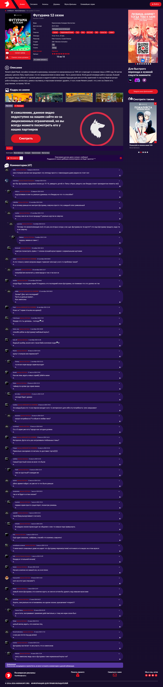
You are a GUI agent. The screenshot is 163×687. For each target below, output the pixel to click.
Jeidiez (14, 259)
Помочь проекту (77, 672)
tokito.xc (17, 191)
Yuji (77, 32)
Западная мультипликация (61, 29)
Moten (14, 588)
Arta (14, 534)
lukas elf (15, 340)
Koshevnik (17, 248)
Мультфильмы (18, 153)
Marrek (15, 350)
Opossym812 (16, 578)
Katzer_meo (16, 329)
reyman (15, 480)
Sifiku (14, 170)
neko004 (15, 513)
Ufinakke (17, 523)
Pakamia (17, 653)
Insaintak (17, 502)
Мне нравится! (16, 158)
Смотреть (26, 138)
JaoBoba (15, 459)
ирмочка (19, 224)
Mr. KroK (89, 32)
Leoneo (55, 32)
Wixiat (14, 621)
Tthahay (17, 361)
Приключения (36, 153)
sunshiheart (16, 426)
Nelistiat (21, 237)
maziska (17, 213)
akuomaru (17, 415)
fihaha (14, 383)
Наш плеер (9, 105)
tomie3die (15, 599)
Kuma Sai (103, 32)
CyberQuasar (16, 318)
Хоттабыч (17, 394)
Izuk (14, 556)
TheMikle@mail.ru (20, 675)
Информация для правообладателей (49, 683)
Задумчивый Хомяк (66, 32)
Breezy (14, 437)
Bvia (83, 32)
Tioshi (16, 469)
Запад (54, 48)
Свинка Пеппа (19, 610)
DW (96, 32)
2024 (7, 49)
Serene (14, 567)
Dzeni (14, 307)
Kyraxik (15, 372)
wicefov (15, 280)
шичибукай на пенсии (19, 545)
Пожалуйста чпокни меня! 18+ (141, 145)
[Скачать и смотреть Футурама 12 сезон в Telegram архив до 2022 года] (121, 158)
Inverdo (15, 642)
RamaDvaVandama (18, 632)
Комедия (27, 153)
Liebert (111, 32)
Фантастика (45, 153)
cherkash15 (18, 269)
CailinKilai (15, 202)
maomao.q (15, 180)
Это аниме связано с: (40, 59)
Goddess (15, 405)
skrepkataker (16, 491)
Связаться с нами (115, 672)
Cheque (15, 448)
